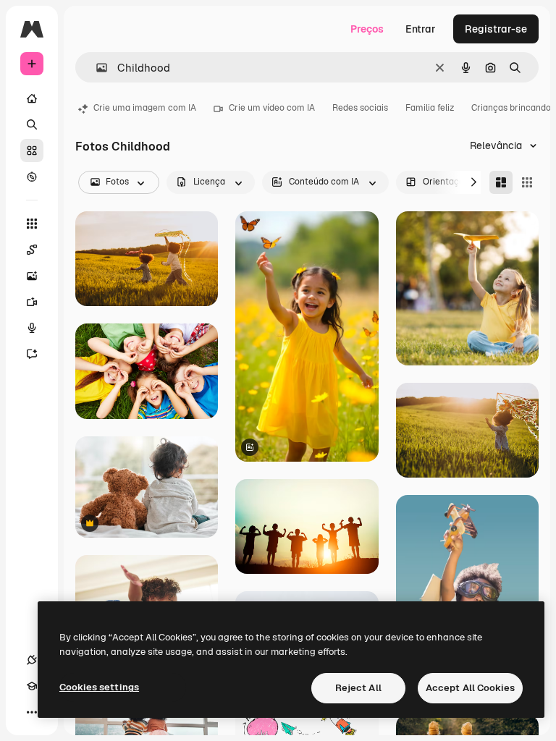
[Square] (527, 182)
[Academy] (31, 686)
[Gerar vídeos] (31, 301)
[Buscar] (31, 124)
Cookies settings (99, 687)
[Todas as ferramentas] (31, 223)
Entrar (420, 28)
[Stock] (31, 150)
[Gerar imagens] (31, 275)
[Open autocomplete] (96, 67)
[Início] (31, 98)
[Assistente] (31, 353)
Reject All (358, 688)
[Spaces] (31, 249)
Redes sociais (360, 108)
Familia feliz (429, 108)
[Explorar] (31, 176)
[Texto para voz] (31, 327)
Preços (367, 28)
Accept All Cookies (470, 688)
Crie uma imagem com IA (144, 108)
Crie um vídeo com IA (272, 108)
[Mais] (31, 712)
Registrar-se (496, 28)
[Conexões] (31, 660)
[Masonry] (501, 182)
